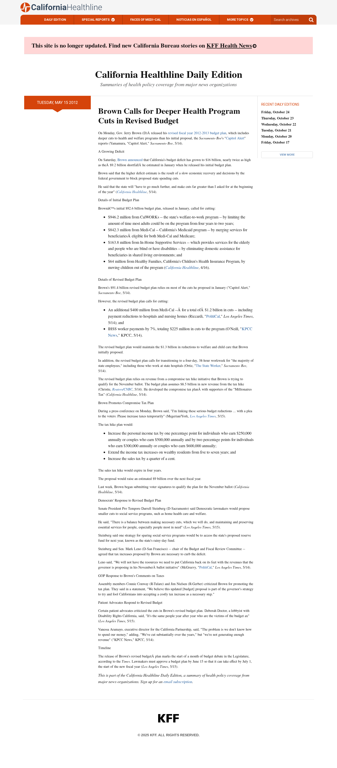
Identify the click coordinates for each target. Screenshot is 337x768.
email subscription (178, 681)
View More (287, 154)
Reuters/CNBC (122, 389)
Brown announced (130, 159)
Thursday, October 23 (277, 118)
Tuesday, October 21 (276, 130)
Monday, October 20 (276, 136)
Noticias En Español (193, 19)
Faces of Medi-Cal (145, 19)
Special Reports (96, 19)
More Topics (237, 19)
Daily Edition (55, 19)
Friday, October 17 (275, 142)
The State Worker (208, 365)
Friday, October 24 (275, 111)
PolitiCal (213, 316)
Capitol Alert (235, 138)
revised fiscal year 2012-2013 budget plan (197, 133)
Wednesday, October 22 (278, 124)
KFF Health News (229, 45)
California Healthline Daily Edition (168, 74)
